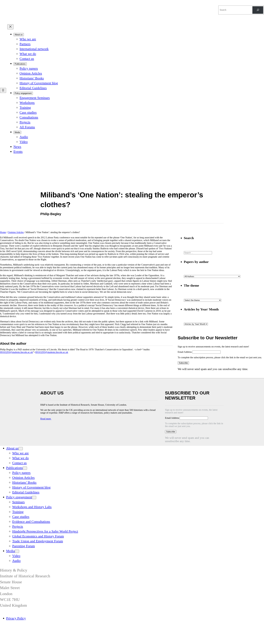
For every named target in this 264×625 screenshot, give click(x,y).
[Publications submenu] (25, 468)
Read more (45, 418)
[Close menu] (10, 26)
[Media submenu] (17, 551)
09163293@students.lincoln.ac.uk (16, 352)
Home (3, 232)
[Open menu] (3, 90)
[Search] (257, 10)
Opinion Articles (16, 232)
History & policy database (191, 6)
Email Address (185, 352)
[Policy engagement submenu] (34, 497)
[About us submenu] (20, 448)
